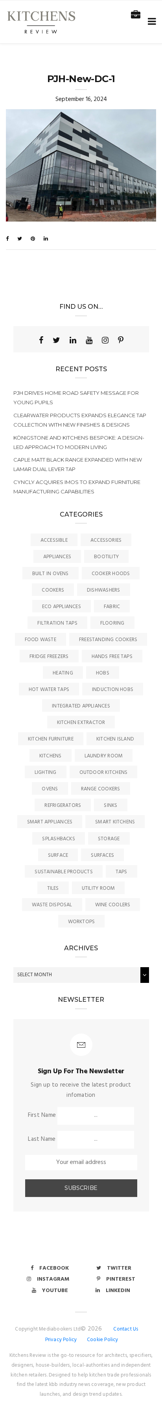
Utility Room (98, 888)
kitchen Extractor (81, 722)
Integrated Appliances (81, 706)
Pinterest (120, 1279)
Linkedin (118, 1290)
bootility (106, 557)
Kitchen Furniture (51, 739)
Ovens (50, 789)
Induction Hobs (112, 690)
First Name (42, 1115)
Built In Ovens (50, 574)
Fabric (112, 607)
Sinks (110, 805)
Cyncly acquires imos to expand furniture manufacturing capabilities (76, 487)
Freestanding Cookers (108, 640)
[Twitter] (56, 340)
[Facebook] (41, 340)
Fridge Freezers (48, 657)
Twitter (119, 1268)
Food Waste (40, 640)
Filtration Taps (57, 623)
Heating (63, 673)
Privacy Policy (61, 1340)
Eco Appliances (61, 607)
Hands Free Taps (112, 657)
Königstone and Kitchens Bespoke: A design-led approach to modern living (78, 442)
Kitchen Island (115, 739)
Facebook (54, 1268)
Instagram (53, 1279)
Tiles (53, 888)
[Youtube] (89, 340)
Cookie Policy (102, 1340)
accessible (54, 540)
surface (58, 855)
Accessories (106, 540)
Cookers (53, 590)
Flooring (112, 623)
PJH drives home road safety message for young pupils (76, 397)
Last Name (41, 1139)
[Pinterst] (120, 340)
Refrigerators (62, 805)
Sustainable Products (64, 872)
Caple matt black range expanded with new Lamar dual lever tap (77, 464)
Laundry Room (104, 756)
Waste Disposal (52, 905)
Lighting (46, 772)
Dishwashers (103, 590)
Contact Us (125, 1329)
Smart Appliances (50, 822)
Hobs (102, 673)
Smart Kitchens (115, 822)
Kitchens (50, 756)
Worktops (81, 922)
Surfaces (102, 855)
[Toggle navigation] (150, 22)
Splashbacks (58, 839)
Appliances (57, 557)
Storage (109, 839)
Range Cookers (100, 789)
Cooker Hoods (111, 574)
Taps (121, 872)
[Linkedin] (73, 340)
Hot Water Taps (49, 690)
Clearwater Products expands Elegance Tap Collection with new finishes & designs (79, 420)
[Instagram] (105, 340)
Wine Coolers (113, 905)
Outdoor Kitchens (103, 772)
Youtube (55, 1290)
